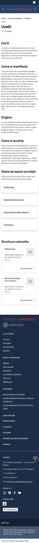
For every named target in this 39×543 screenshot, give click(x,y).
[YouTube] (19, 492)
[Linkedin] (9, 492)
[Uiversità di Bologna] (19, 325)
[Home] (20, 9)
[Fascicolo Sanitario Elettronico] (10, 509)
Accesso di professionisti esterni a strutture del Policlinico (18, 400)
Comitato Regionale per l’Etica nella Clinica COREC (18, 407)
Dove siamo (7, 343)
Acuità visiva (9, 187)
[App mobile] (4, 503)
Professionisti (9, 421)
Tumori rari (7, 378)
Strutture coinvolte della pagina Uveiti (15, 541)
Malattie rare (7, 382)
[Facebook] (14, 492)
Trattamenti (7, 370)
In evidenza (7, 389)
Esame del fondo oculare (14, 200)
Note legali (5, 522)
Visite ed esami (8, 367)
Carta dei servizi (8, 346)
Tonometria (8, 225)
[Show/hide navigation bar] (3, 9)
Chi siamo (6, 339)
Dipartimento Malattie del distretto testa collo (14, 257)
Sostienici (7, 432)
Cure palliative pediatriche (12, 374)
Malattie (28, 18)
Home (3, 18)
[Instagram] (4, 492)
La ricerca (7, 427)
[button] (35, 9)
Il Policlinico (8, 334)
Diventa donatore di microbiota (14, 394)
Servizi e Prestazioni (15, 18)
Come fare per (9, 415)
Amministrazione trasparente (15, 438)
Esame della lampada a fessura (16, 212)
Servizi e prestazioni (11, 357)
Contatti (6, 457)
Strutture (6, 350)
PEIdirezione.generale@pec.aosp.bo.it (19, 481)
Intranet (6, 444)
